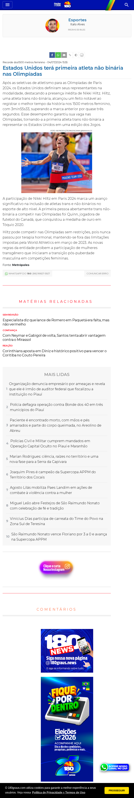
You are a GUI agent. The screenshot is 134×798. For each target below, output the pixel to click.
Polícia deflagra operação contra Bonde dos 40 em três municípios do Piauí (56, 407)
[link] (52, 55)
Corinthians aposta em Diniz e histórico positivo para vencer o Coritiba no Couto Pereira (55, 350)
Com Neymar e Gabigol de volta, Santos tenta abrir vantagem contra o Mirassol (54, 335)
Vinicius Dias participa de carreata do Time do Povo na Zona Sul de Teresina (56, 521)
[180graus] (58, 4)
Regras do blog (76, 29)
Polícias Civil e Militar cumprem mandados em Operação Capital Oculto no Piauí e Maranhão (50, 443)
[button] (59, 792)
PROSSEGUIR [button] (117, 790)
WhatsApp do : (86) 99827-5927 (29, 273)
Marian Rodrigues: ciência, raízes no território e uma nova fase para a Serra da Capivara (54, 459)
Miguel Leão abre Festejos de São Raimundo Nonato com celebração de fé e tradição (55, 505)
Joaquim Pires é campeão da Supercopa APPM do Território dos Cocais (53, 474)
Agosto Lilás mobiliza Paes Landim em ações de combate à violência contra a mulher (51, 490)
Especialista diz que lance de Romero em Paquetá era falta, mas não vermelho (56, 319)
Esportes (77, 20)
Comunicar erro (98, 273)
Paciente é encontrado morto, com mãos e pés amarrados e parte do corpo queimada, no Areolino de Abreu (55, 425)
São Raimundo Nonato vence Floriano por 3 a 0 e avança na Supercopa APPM (59, 536)
